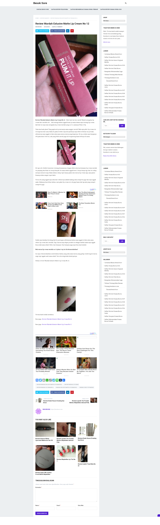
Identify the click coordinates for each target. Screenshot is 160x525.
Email (59, 505)
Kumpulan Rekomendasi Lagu (113, 71)
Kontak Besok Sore (43, 9)
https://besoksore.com (56, 409)
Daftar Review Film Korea (59, 9)
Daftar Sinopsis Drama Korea (113, 107)
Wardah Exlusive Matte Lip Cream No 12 (66, 387)
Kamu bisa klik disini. (109, 156)
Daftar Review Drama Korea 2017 (114, 96)
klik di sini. (106, 42)
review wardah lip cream (71, 384)
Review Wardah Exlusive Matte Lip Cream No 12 (49, 384)
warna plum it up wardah (87, 387)
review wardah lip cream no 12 (45, 387)
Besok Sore (40, 3)
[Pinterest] (72, 30)
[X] (159, 515)
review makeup (44, 18)
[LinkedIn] (67, 30)
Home (37, 18)
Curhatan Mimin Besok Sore (113, 54)
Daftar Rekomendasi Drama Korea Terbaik (84, 9)
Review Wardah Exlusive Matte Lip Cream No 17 (57, 324)
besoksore (38, 26)
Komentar (38, 487)
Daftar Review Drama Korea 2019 (114, 90)
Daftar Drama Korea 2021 (112, 57)
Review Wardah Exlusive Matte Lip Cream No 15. (57, 319)
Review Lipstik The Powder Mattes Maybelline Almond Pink (65, 440)
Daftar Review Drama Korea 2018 (114, 93)
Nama (37, 505)
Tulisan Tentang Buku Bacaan (113, 74)
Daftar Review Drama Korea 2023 (111, 9)
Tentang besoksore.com (111, 78)
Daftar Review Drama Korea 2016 (114, 99)
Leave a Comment (57, 26)
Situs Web (80, 505)
